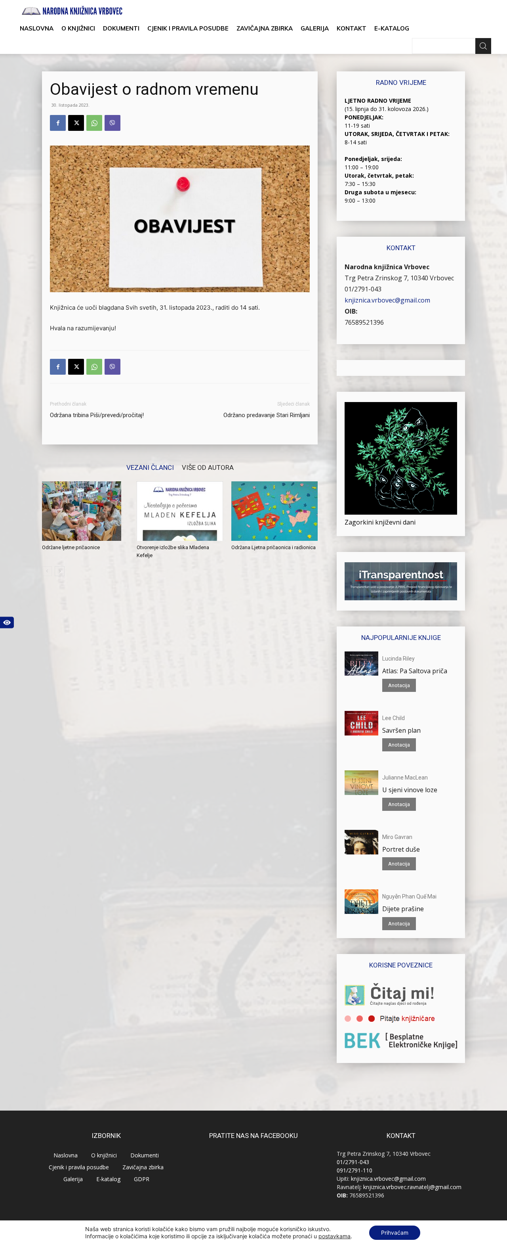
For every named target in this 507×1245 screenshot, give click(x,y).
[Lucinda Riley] (361, 663)
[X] (76, 123)
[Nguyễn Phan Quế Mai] (361, 901)
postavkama (334, 1236)
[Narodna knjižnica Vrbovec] (72, 10)
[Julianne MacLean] (361, 782)
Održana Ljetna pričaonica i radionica (273, 547)
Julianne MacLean (405, 777)
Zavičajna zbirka (264, 28)
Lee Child (393, 718)
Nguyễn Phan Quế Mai (409, 896)
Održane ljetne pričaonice (71, 547)
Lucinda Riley (398, 658)
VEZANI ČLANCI (150, 467)
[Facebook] (58, 123)
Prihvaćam (394, 1232)
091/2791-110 (354, 1170)
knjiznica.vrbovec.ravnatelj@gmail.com (412, 1187)
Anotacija (399, 685)
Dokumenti (121, 28)
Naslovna (36, 28)
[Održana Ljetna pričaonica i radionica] (274, 511)
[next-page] (60, 571)
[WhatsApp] (94, 123)
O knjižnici (78, 28)
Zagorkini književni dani (380, 522)
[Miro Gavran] (361, 842)
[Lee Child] (361, 723)
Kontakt (351, 28)
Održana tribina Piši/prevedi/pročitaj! (97, 415)
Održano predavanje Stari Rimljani (266, 415)
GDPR (141, 1179)
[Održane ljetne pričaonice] (85, 511)
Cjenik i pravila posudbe (188, 28)
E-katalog (391, 28)
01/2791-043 (363, 289)
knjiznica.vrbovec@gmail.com (387, 300)
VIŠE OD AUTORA (208, 467)
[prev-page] (47, 571)
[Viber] (112, 123)
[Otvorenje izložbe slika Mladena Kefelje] (180, 511)
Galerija (315, 28)
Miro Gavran (397, 837)
